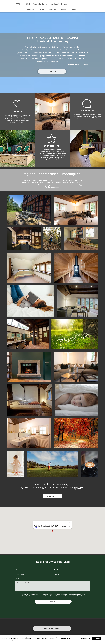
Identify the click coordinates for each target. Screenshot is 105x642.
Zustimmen (97, 638)
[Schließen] (103, 638)
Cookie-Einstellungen (84, 638)
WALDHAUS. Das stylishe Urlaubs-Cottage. (42, 4)
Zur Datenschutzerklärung (20, 640)
